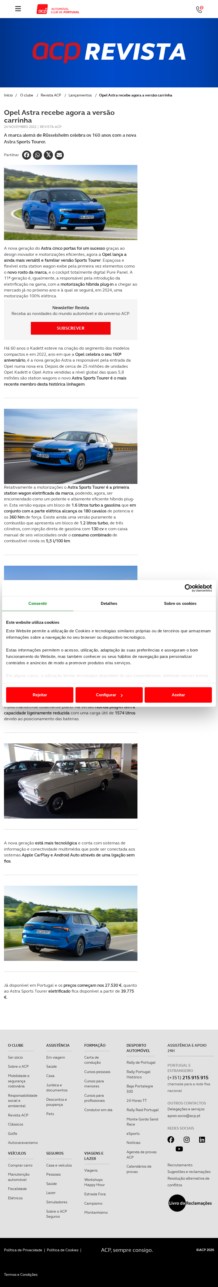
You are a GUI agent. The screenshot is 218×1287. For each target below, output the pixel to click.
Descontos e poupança (56, 1102)
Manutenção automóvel (19, 1177)
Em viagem (55, 1057)
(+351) (187, 1077)
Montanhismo (96, 1212)
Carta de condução (92, 1060)
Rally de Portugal (141, 1062)
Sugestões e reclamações (189, 1171)
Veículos (17, 1153)
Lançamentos (80, 95)
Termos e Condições (20, 1274)
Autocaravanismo (23, 1142)
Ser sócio (15, 1057)
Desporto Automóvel (138, 1048)
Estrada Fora (95, 1194)
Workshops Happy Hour (94, 1182)
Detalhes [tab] (109, 603)
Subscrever (71, 328)
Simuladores (56, 1202)
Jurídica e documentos (57, 1088)
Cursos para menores (94, 1084)
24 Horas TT (137, 1100)
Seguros (55, 1153)
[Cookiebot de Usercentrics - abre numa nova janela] (188, 588)
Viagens (91, 1170)
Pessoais (53, 1174)
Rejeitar (40, 695)
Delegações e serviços (185, 1109)
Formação (95, 1045)
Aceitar (178, 695)
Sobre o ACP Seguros (56, 1214)
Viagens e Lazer (93, 1156)
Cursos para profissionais (94, 1098)
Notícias (133, 1142)
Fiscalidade (17, 1188)
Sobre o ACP (18, 1066)
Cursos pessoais (97, 1071)
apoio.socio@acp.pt (183, 1115)
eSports (133, 1133)
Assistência (58, 1045)
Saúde (51, 1066)
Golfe (12, 1133)
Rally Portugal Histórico (138, 1074)
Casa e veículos (59, 1165)
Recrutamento (179, 1165)
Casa (50, 1075)
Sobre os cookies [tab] (180, 603)
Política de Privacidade (23, 1250)
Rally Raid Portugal (143, 1109)
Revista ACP (51, 95)
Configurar (106, 695)
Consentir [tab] (37, 603)
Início (8, 95)
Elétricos (15, 1198)
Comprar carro (20, 1165)
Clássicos (15, 1124)
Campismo (93, 1203)
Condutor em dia (98, 1109)
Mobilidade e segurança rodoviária (19, 1080)
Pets (50, 1113)
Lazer (51, 1192)
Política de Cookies (62, 1250)
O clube (26, 95)
